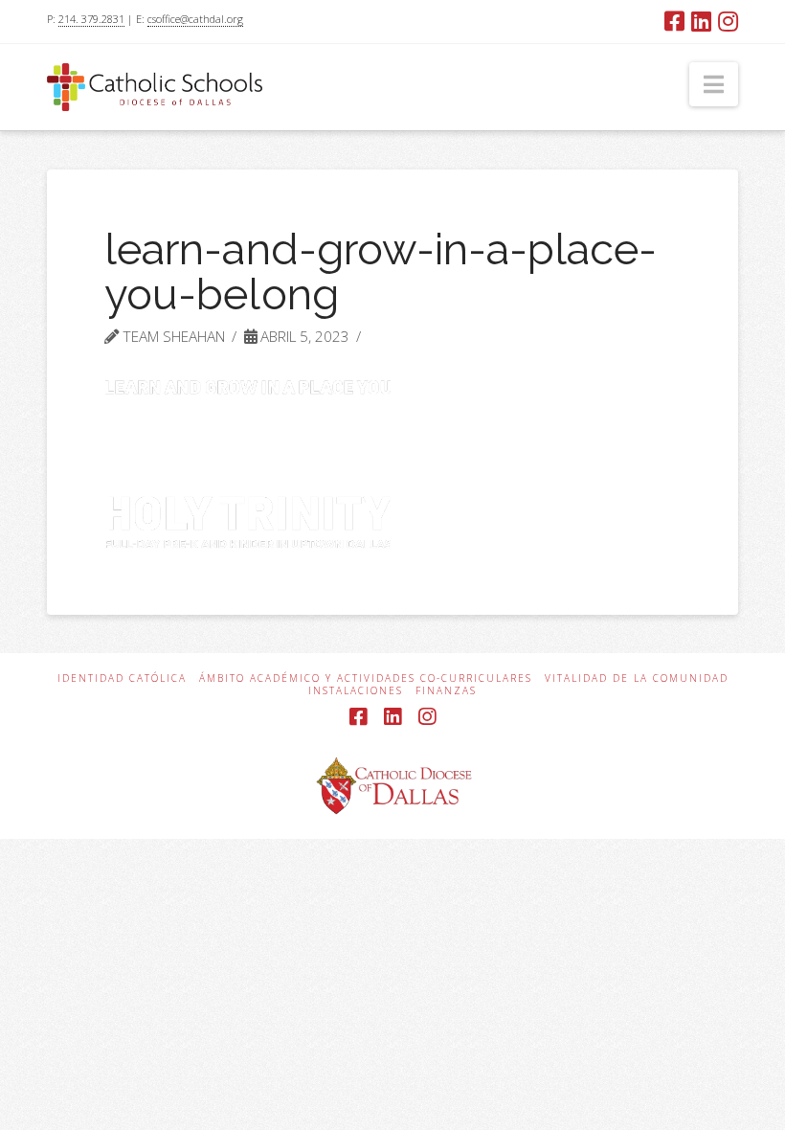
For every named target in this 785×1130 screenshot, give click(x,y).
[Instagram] (728, 21)
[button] (713, 84)
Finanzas (446, 691)
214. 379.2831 (91, 18)
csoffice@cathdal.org (195, 18)
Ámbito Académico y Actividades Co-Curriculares (365, 678)
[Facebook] (674, 21)
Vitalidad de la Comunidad (637, 678)
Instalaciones (355, 691)
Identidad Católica (122, 678)
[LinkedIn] (701, 21)
